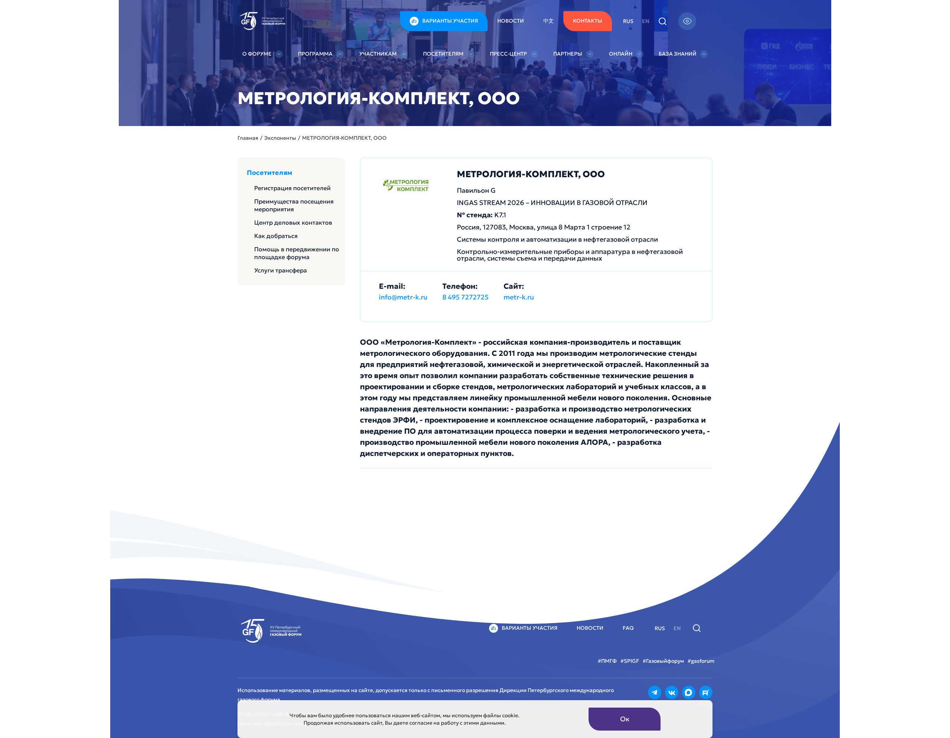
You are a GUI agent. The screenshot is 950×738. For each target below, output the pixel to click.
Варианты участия (450, 20)
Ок (624, 719)
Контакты (587, 20)
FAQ (628, 628)
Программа (315, 53)
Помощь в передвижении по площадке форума (296, 253)
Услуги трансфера (280, 270)
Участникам (378, 53)
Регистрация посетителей (292, 188)
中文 (548, 20)
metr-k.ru (519, 297)
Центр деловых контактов (293, 222)
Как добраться (276, 235)
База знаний (678, 53)
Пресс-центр (508, 53)
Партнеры (567, 53)
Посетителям (443, 53)
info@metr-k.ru (403, 297)
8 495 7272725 (465, 297)
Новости (510, 20)
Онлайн (620, 53)
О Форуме (257, 53)
